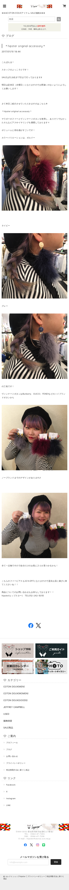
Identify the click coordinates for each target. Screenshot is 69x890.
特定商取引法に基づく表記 (17, 770)
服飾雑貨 (7, 720)
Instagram (11, 798)
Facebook (10, 785)
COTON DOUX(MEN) (14, 686)
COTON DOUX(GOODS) (15, 700)
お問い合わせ (12, 756)
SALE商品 (8, 727)
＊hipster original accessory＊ (25, 46)
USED (6, 714)
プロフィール (12, 742)
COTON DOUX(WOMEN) (15, 693)
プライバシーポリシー (15, 763)
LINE (8, 805)
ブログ (9, 749)
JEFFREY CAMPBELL (14, 707)
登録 (56, 862)
